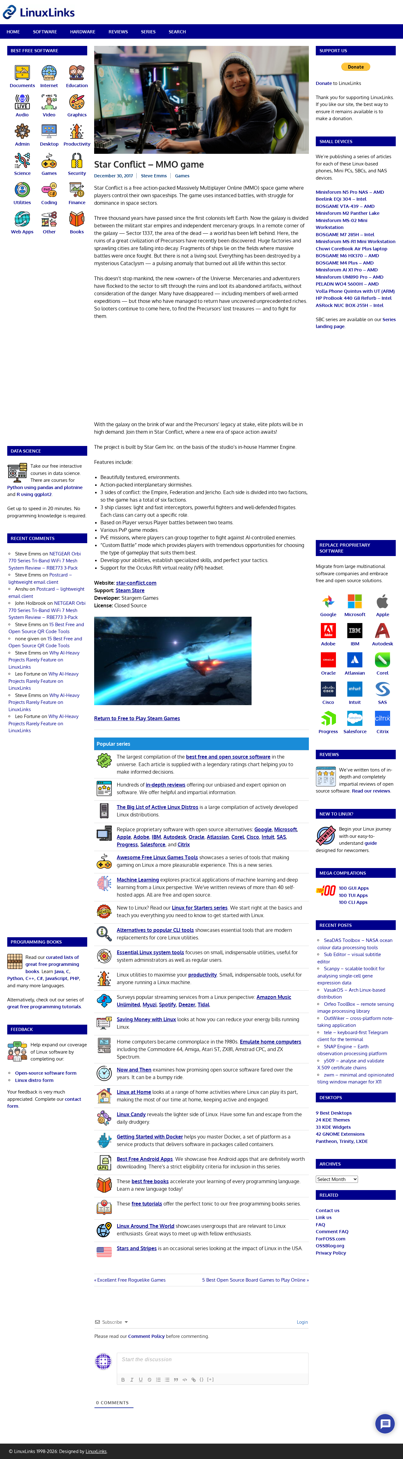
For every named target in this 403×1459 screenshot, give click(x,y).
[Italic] (132, 1380)
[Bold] (123, 1380)
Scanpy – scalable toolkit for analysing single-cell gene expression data (351, 976)
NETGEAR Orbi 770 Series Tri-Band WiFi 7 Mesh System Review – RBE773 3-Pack (45, 561)
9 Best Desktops (334, 1113)
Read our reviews (371, 791)
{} (202, 1379)
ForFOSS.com (330, 1239)
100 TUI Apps (353, 895)
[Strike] (149, 1380)
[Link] (193, 1380)
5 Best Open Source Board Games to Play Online (253, 1280)
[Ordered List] (158, 1380)
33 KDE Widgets (333, 1127)
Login (302, 1322)
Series (148, 31)
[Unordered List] (167, 1380)
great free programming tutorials (44, 1007)
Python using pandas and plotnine (44, 487)
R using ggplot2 (34, 494)
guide (371, 843)
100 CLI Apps (353, 902)
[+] (210, 1379)
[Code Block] (184, 1380)
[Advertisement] (201, 371)
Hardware (82, 31)
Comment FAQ (332, 1231)
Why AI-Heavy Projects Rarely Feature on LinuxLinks (44, 660)
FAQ (320, 1225)
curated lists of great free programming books (52, 964)
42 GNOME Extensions (340, 1134)
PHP (74, 978)
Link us (324, 1217)
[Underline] (140, 1380)
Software (45, 31)
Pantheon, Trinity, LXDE (342, 1141)
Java (59, 971)
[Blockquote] (176, 1380)
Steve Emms (154, 175)
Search (177, 31)
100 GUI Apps (354, 888)
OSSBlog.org (330, 1246)
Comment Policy (146, 1336)
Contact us (327, 1210)
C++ (30, 978)
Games (182, 175)
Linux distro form (34, 1080)
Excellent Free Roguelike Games (131, 1280)
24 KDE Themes (333, 1120)
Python (15, 978)
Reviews (118, 31)
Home (13, 31)
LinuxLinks (96, 1451)
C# (40, 978)
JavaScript (56, 978)
